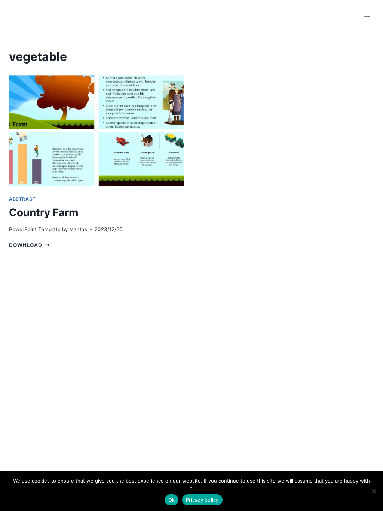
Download (29, 245)
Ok (171, 500)
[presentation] (96, 130)
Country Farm (44, 212)
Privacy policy (202, 500)
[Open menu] (367, 15)
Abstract (22, 199)
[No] (373, 491)
